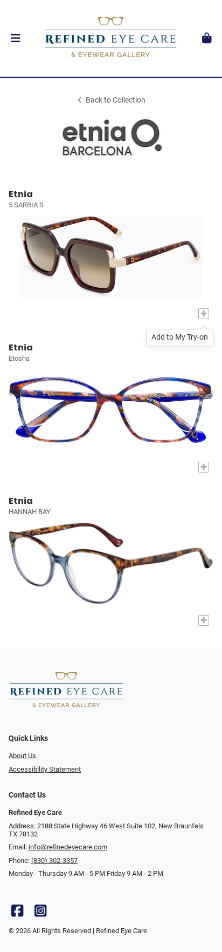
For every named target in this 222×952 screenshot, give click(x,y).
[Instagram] (40, 913)
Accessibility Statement (45, 769)
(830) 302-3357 (54, 860)
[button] (15, 38)
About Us (22, 756)
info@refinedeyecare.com (68, 847)
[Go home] (111, 38)
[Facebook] (17, 913)
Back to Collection (115, 100)
